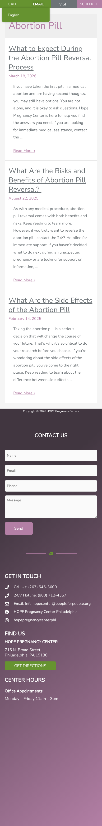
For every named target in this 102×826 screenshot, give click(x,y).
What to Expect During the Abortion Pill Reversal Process (50, 58)
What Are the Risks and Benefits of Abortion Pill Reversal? (47, 180)
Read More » (24, 150)
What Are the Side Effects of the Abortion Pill (50, 305)
